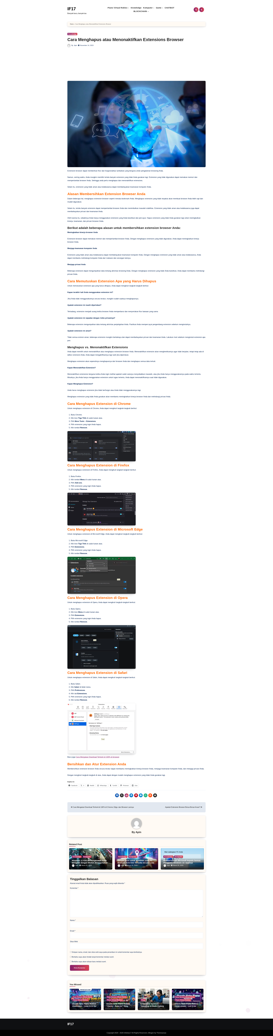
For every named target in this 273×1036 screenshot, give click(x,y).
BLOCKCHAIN (141, 11)
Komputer (148, 8)
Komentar (74, 888)
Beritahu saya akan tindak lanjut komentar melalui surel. (93, 957)
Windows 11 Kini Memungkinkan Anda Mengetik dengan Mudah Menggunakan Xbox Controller (90, 862)
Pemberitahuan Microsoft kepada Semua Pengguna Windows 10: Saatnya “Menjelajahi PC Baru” (181, 862)
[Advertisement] (136, 65)
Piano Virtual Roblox (118, 8)
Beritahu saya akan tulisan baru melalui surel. (89, 962)
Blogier (151, 1033)
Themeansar (161, 1033)
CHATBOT (169, 8)
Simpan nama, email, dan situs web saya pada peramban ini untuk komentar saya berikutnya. (107, 952)
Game (159, 8)
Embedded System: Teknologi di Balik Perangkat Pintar (153, 1006)
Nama (73, 920)
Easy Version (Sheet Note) (82, 997)
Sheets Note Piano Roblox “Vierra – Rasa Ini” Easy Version (118, 1006)
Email (72, 931)
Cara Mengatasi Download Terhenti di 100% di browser (97, 757)
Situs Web (74, 941)
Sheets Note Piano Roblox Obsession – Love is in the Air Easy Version (84, 1006)
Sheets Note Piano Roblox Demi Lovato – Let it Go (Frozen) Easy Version (186, 1006)
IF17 (71, 8)
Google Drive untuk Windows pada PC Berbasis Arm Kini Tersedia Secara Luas (136, 861)
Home (72, 24)
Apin (75, 45)
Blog (143, 1000)
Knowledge (136, 8)
